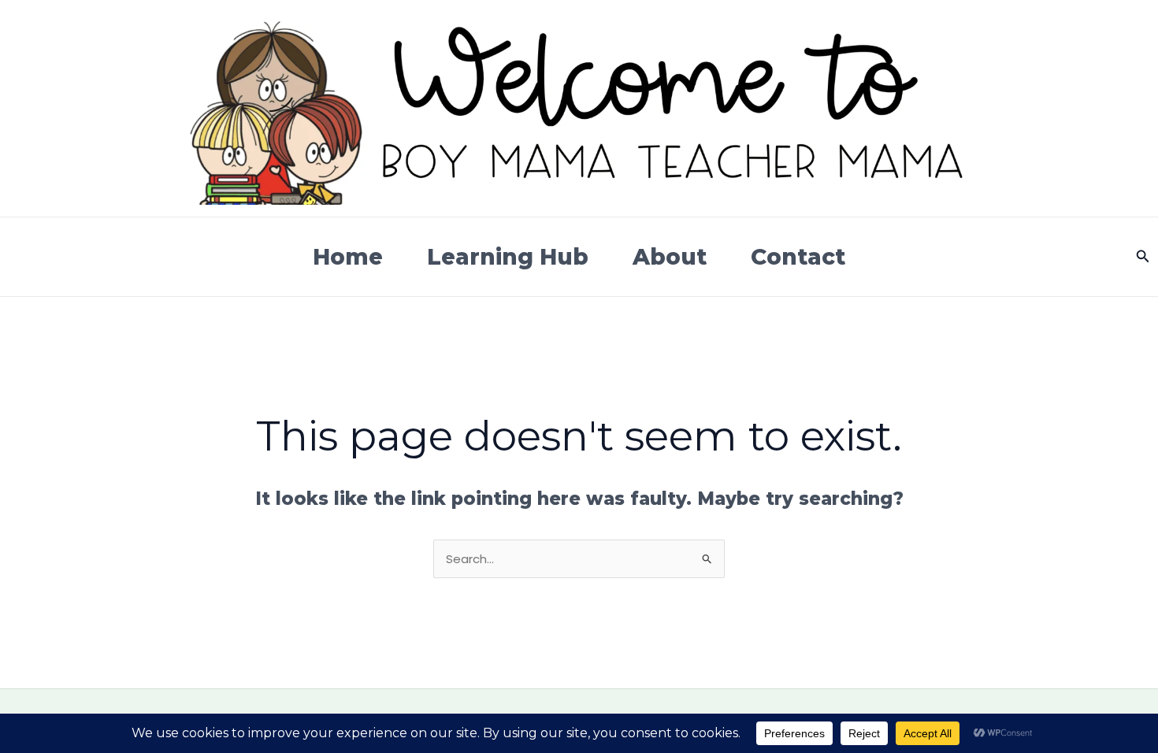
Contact (798, 256)
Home (348, 256)
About (670, 256)
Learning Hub (507, 256)
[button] (1143, 257)
